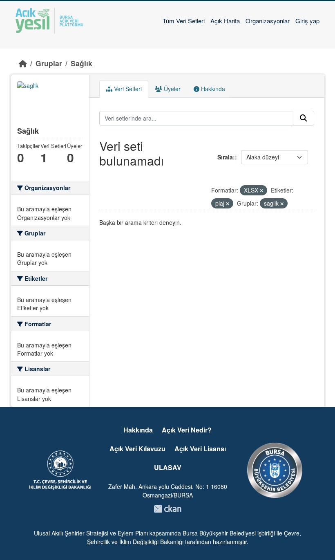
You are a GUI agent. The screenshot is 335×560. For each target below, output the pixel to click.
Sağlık (81, 63)
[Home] (23, 63)
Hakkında (212, 89)
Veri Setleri (127, 89)
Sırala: (226, 157)
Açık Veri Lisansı (200, 448)
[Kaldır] (261, 190)
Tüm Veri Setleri (184, 20)
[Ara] (303, 118)
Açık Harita (225, 20)
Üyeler (171, 89)
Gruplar (49, 63)
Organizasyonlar (268, 20)
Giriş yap (307, 20)
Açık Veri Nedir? (187, 430)
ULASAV (167, 467)
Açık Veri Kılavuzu (137, 448)
